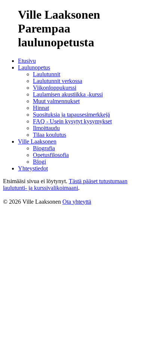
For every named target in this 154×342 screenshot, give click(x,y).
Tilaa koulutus (49, 135)
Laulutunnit (46, 74)
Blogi (39, 161)
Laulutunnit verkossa (57, 81)
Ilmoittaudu (46, 128)
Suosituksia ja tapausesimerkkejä (71, 114)
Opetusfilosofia (51, 155)
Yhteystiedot (33, 168)
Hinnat (41, 108)
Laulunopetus (34, 67)
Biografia (44, 148)
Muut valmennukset (56, 101)
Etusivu (27, 61)
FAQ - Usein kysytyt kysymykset (72, 121)
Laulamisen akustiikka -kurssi (68, 94)
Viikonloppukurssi (54, 87)
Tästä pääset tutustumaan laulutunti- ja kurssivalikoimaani (65, 184)
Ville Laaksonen (37, 141)
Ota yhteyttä (76, 201)
